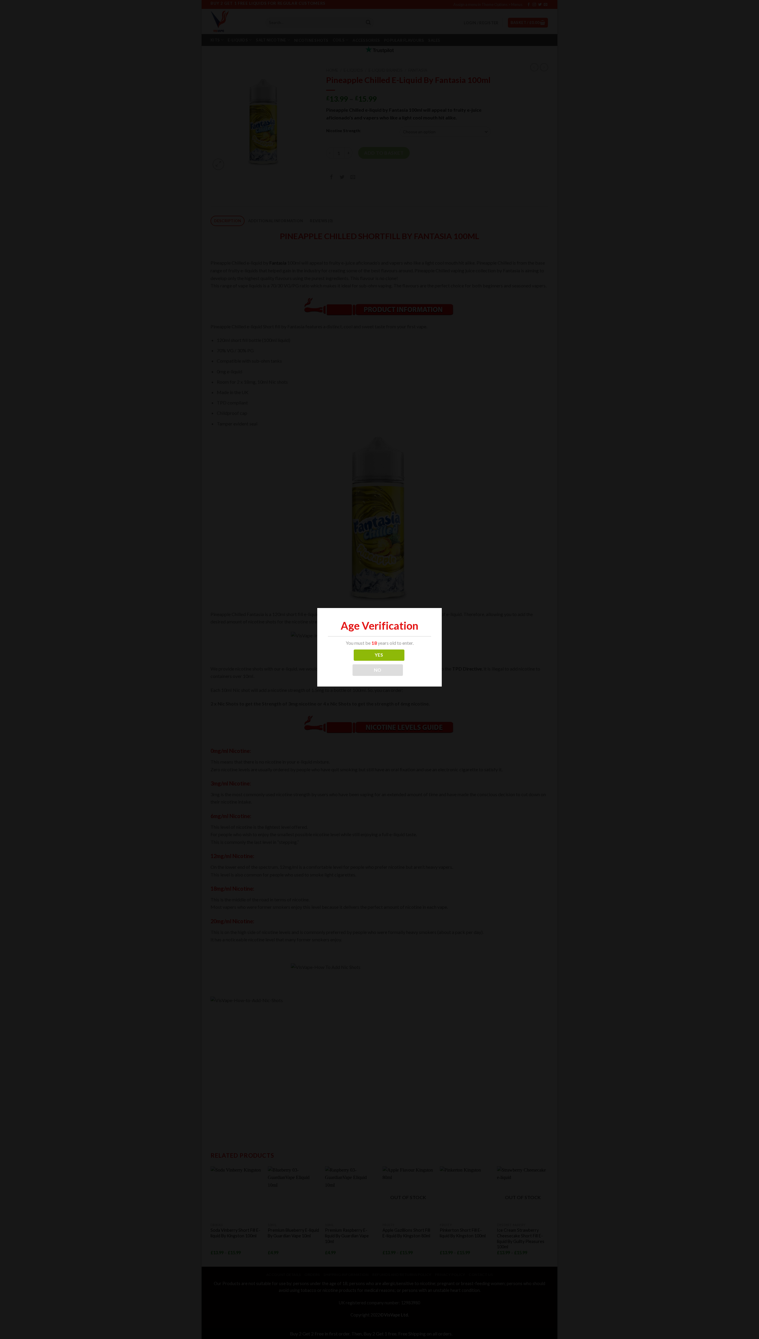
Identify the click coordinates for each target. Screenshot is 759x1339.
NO (378, 670)
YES (379, 654)
